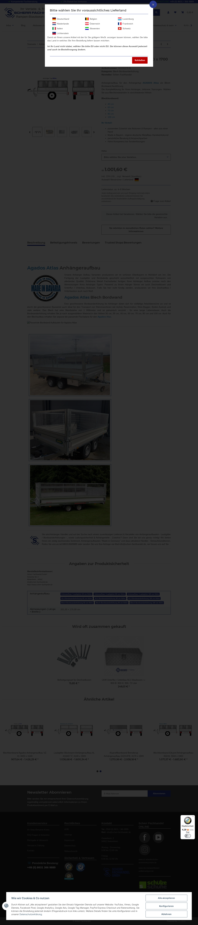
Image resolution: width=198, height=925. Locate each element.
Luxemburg (128, 19)
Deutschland (63, 19)
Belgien (93, 19)
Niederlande (63, 23)
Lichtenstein (63, 33)
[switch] (188, 836)
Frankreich (128, 23)
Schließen (140, 60)
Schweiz (127, 28)
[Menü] (193, 817)
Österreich (95, 23)
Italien (60, 28)
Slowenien (95, 28)
